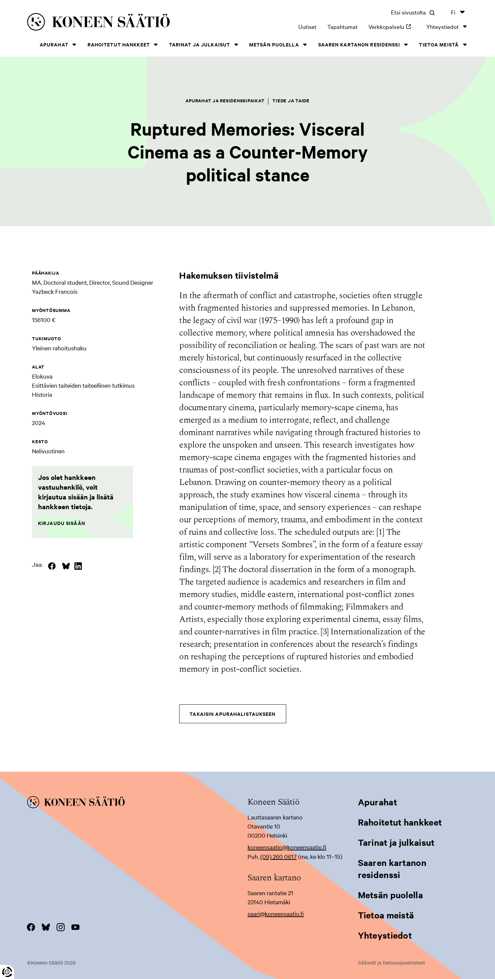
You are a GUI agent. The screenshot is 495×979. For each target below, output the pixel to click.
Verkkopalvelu (392, 26)
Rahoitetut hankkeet (119, 44)
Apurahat (54, 44)
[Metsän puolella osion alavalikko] (305, 44)
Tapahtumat (342, 26)
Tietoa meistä (439, 44)
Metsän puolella (274, 44)
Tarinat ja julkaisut (199, 44)
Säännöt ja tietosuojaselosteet (391, 962)
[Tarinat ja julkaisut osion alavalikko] (236, 44)
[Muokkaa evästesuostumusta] (7, 972)
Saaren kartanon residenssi (359, 44)
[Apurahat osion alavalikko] (74, 44)
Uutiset (307, 26)
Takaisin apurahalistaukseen (232, 713)
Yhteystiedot (442, 26)
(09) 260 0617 (278, 856)
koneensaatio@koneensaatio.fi (287, 847)
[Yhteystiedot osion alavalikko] (464, 26)
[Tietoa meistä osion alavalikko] (464, 44)
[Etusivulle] (117, 23)
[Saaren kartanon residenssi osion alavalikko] (406, 44)
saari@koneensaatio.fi (276, 913)
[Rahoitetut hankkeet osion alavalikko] (156, 44)
